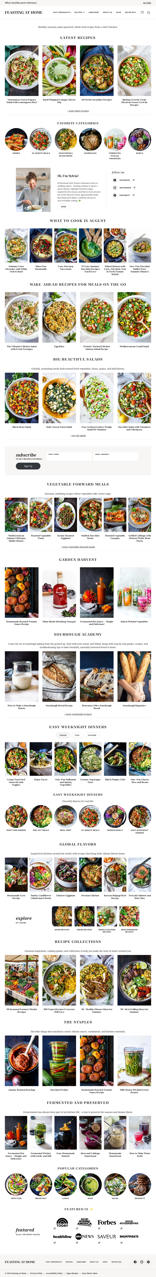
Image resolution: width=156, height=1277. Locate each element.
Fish (77, 735)
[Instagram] (142, 1262)
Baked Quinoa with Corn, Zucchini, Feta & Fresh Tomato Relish (115, 270)
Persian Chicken (90, 895)
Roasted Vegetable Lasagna (115, 537)
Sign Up (28, 466)
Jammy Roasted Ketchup (21, 1090)
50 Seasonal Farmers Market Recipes (21, 1010)
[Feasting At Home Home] (23, 12)
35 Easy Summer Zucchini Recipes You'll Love (90, 269)
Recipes (78, 12)
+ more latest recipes (78, 110)
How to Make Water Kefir (140, 1154)
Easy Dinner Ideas (90, 1273)
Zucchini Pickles (59, 1090)
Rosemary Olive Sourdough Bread (97, 706)
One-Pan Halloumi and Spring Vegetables (65, 782)
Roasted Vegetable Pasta (41, 537)
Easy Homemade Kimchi (66, 1154)
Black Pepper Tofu (115, 779)
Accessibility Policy (54, 1273)
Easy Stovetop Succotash (65, 267)
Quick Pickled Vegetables (134, 621)
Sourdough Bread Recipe (59, 705)
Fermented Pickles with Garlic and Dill (40, 1154)
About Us (107, 12)
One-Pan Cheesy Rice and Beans (140, 780)
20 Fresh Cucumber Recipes (97, 99)
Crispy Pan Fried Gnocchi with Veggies (16, 782)
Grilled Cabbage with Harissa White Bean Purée (140, 538)
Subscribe (94, 12)
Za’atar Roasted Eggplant (65, 537)
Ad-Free (147, 3)
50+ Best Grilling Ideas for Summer (134, 1010)
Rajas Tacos (40, 779)
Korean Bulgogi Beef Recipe (115, 896)
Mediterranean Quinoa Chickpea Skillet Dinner (16, 538)
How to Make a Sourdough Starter (22, 706)
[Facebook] (135, 1262)
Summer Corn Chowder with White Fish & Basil (16, 269)
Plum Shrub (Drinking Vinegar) (59, 621)
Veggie (63, 735)
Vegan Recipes (72, 1273)
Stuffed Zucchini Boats (90, 537)
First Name (54, 454)
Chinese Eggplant (65, 895)
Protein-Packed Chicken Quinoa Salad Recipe (96, 347)
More (63, 207)
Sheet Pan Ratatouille (41, 267)
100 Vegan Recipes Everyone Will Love (59, 1010)
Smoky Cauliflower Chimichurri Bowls (41, 896)
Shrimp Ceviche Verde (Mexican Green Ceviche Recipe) (134, 102)
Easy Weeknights (62, 12)
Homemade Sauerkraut (115, 1154)
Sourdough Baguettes (134, 705)
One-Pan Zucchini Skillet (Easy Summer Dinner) (140, 269)
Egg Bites (59, 346)
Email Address (102, 454)
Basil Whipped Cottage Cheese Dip (59, 101)
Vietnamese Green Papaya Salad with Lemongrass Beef (21, 101)
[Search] (148, 12)
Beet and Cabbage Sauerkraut (90, 1154)
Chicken (92, 735)
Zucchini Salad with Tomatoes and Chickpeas (134, 428)
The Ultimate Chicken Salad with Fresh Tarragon (22, 347)
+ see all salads (78, 435)
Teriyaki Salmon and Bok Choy (140, 896)
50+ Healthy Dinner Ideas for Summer (96, 1010)
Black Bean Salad (21, 427)
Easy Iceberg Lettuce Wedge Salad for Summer (97, 428)
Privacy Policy (36, 1273)
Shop (118, 12)
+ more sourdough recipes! (78, 714)
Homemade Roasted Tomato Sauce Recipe (21, 622)
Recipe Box (130, 12)
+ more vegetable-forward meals (78, 546)
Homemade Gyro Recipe (16, 896)
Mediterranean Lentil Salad (134, 346)
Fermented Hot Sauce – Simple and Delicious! (96, 622)
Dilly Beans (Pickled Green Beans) (134, 1091)
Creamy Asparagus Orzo (90, 780)
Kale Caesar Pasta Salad (59, 427)
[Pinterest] (148, 1262)
